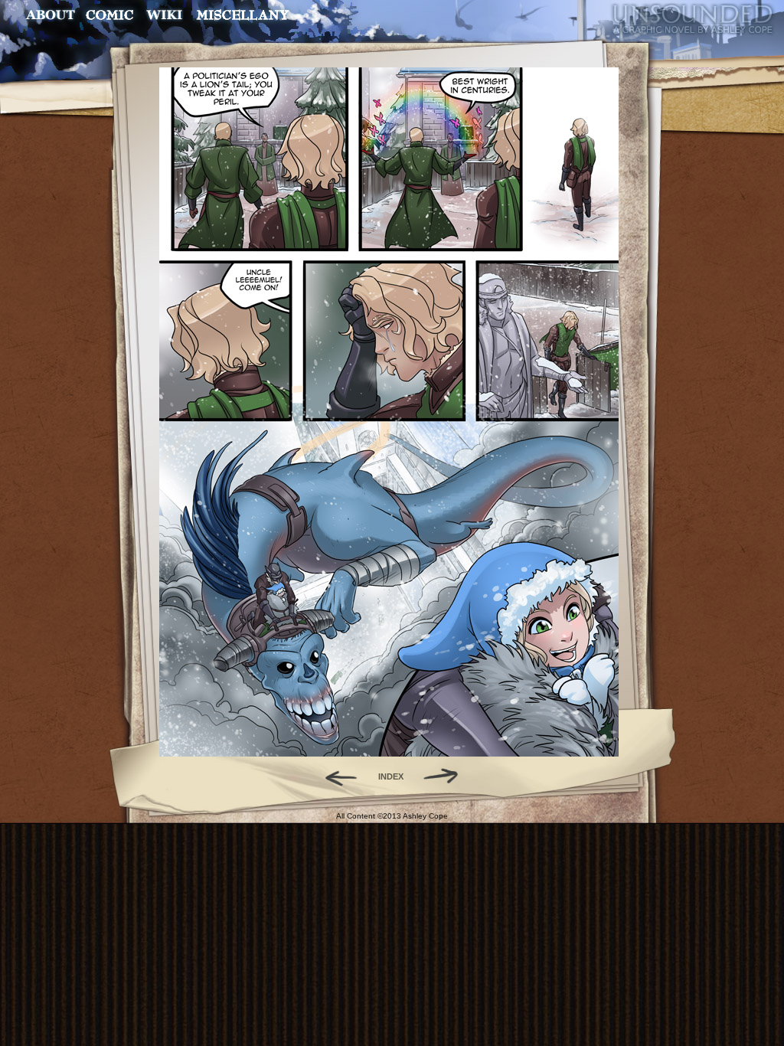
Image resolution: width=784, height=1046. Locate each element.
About (51, 15)
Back (335, 776)
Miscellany (243, 15)
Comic (109, 15)
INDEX (390, 776)
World (165, 15)
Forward (446, 776)
